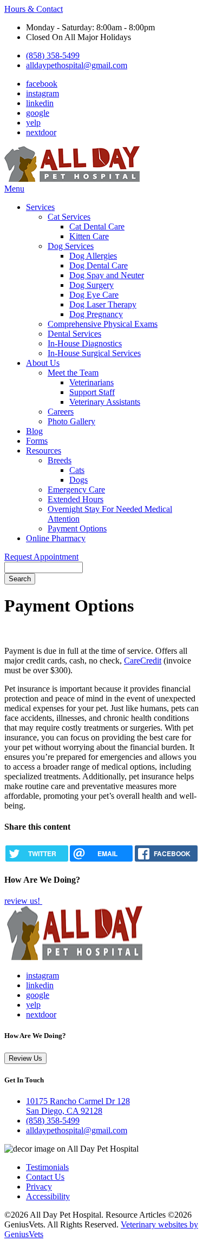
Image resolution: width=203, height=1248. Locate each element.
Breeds (59, 460)
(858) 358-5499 (53, 55)
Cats (76, 470)
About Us (43, 362)
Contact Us (45, 1176)
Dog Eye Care (94, 294)
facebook (41, 83)
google (37, 112)
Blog (34, 431)
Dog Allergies (93, 255)
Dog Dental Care (98, 265)
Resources (43, 450)
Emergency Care (76, 489)
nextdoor (41, 132)
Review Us (25, 1058)
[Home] (72, 178)
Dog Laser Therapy (102, 304)
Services (40, 207)
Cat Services (69, 216)
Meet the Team (73, 372)
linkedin (40, 103)
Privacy (39, 1186)
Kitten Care (89, 236)
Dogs (78, 479)
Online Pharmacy (56, 538)
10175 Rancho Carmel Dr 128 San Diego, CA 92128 (78, 1105)
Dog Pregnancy (96, 314)
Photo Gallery (71, 421)
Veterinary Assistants (104, 401)
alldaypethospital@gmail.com (76, 65)
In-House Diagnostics (85, 343)
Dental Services (74, 333)
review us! (23, 900)
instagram (42, 93)
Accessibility (48, 1196)
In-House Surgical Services (94, 353)
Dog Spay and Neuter (106, 275)
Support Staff (92, 392)
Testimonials (47, 1167)
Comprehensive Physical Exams (103, 324)
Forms (37, 440)
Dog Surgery (91, 285)
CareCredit (142, 660)
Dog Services (71, 246)
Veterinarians (91, 382)
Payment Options (77, 528)
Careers (61, 411)
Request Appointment (41, 556)
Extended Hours (75, 499)
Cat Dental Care (97, 226)
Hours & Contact (33, 9)
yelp (33, 122)
